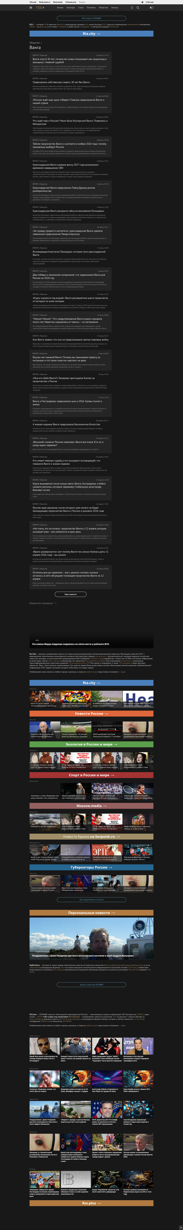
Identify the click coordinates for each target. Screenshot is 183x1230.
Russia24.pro (126, 661)
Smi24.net (132, 967)
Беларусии (127, 965)
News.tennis (57, 2)
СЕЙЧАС (140, 1014)
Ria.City (88, 661)
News (130, 969)
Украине (117, 965)
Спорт (81, 7)
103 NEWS (67, 1021)
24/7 (104, 24)
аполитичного (101, 656)
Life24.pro (33, 750)
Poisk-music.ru (35, 843)
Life (136, 969)
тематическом (133, 24)
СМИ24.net (45, 1021)
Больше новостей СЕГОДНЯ (91, 984)
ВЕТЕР (40, 1016)
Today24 (62, 26)
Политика (91, 7)
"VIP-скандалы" (125, 663)
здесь (123, 672)
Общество (103, 7)
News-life (33, 689)
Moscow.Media (99, 661)
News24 (60, 24)
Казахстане (139, 965)
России (109, 965)
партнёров (76, 1019)
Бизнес (60, 7)
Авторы (114, 7)
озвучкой (85, 26)
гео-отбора (58, 969)
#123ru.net (114, 26)
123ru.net (149, 2)
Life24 (32, 26)
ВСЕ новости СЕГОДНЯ (91, 18)
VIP (45, 24)
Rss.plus (82, 2)
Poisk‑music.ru (44, 2)
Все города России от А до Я (91, 899)
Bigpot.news (34, 1099)
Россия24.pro (74, 1016)
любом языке (92, 672)
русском (43, 26)
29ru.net (33, 2)
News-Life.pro (54, 661)
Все (86, 24)
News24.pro (34, 812)
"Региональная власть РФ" (79, 663)
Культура (71, 7)
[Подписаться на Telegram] (142, 2)
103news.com (70, 2)
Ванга (35, 55)
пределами (34, 967)
